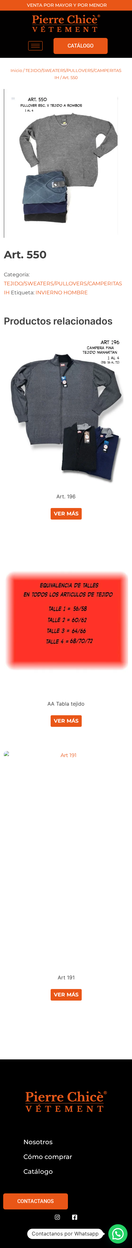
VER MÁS (66, 514)
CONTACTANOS (35, 1201)
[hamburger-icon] (35, 45)
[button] (118, 1234)
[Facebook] (74, 1217)
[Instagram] (57, 1217)
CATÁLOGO (81, 46)
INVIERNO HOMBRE (62, 293)
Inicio (16, 70)
